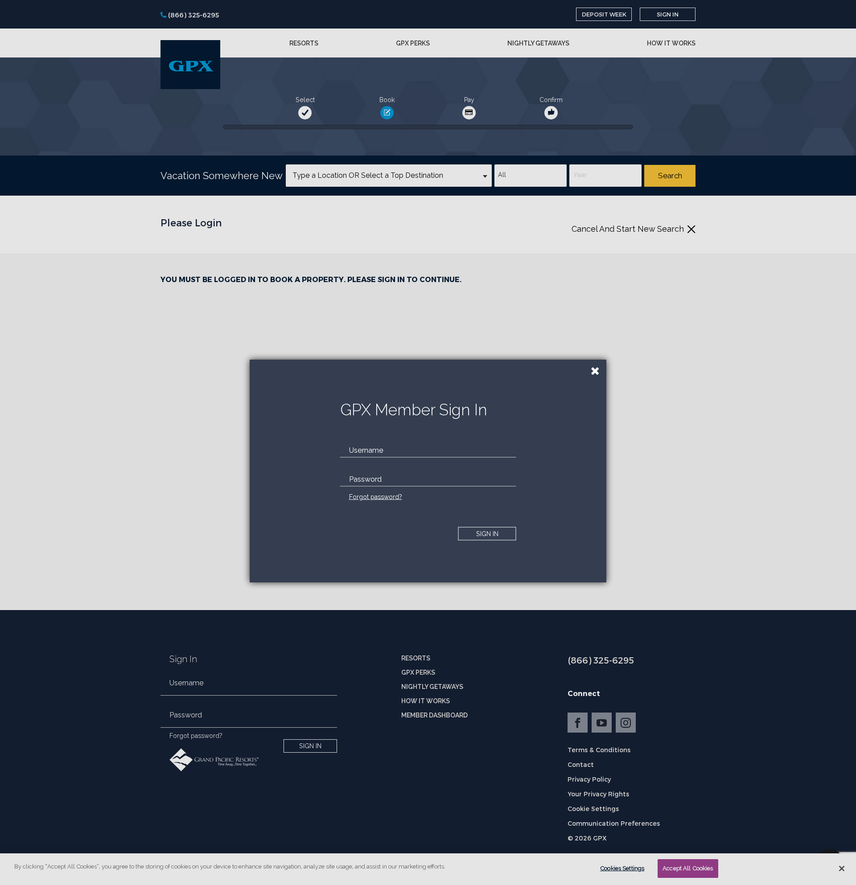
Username (366, 450)
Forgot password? (375, 496)
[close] (595, 370)
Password (365, 479)
